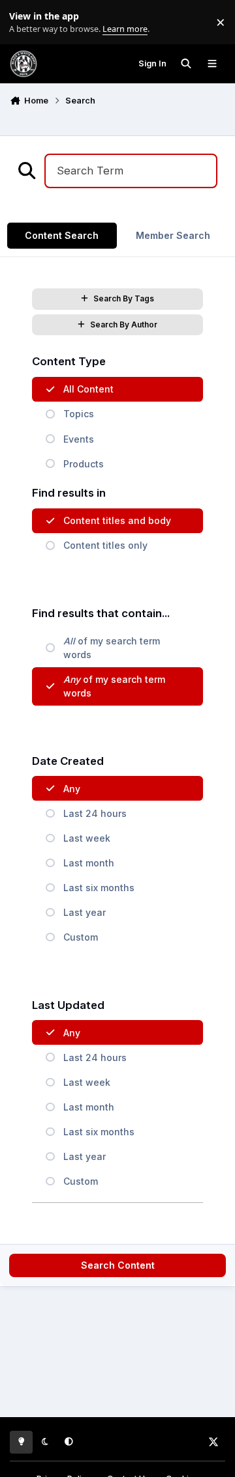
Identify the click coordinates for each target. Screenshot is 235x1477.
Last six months (98, 887)
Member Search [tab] (173, 235)
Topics (78, 413)
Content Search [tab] (62, 235)
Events (78, 439)
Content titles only (105, 545)
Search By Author (123, 324)
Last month (88, 862)
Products (83, 463)
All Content (88, 388)
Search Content (118, 1265)
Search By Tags (123, 298)
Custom (80, 937)
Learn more (25, 22)
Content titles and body (117, 520)
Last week (86, 838)
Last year (84, 912)
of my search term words (111, 647)
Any (71, 788)
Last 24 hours (95, 813)
